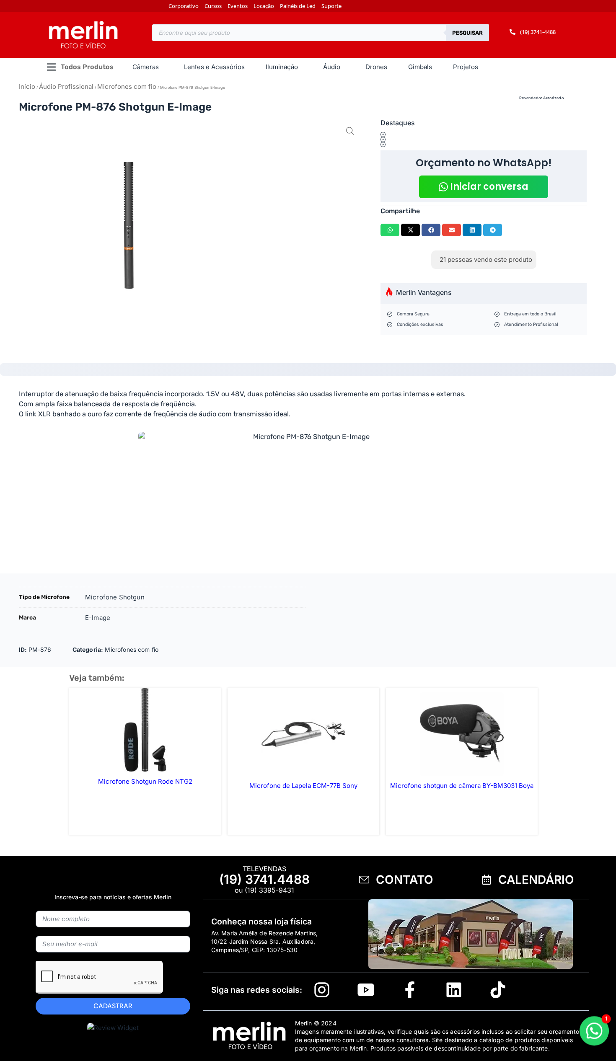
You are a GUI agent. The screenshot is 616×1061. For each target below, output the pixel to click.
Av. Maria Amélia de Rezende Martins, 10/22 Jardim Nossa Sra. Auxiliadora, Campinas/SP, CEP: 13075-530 (264, 941)
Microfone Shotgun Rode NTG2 (145, 781)
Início (27, 86)
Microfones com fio (126, 86)
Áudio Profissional (66, 86)
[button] (80, 67)
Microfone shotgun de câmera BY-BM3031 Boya (461, 786)
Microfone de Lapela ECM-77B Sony (303, 786)
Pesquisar (467, 33)
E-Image (97, 618)
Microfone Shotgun (115, 597)
